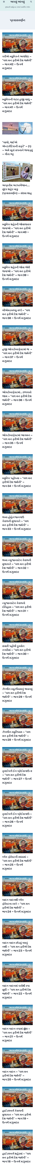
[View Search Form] (31, 1)
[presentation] (17, 42)
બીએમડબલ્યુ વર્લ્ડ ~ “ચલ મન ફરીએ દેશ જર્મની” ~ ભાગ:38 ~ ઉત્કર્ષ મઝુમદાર (16, 314)
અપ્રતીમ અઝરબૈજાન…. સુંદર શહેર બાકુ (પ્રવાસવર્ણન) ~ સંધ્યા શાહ (17, 189)
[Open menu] (4, 1)
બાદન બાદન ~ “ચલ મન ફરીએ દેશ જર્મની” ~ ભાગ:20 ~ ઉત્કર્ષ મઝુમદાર (16, 1075)
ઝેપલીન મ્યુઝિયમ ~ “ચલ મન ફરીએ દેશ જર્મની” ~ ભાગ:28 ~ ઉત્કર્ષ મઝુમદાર (16, 735)
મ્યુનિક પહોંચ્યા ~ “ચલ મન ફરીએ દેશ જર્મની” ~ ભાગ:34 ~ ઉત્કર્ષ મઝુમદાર (17, 482)
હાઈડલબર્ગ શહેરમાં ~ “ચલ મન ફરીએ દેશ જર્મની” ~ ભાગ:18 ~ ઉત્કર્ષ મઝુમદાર (16, 1157)
